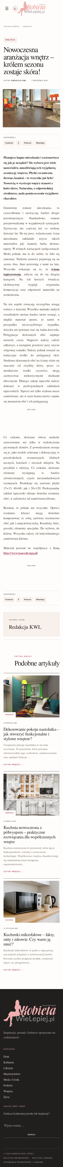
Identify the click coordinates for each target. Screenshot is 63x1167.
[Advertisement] (31, 420)
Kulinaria (9, 1062)
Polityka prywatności (16, 1158)
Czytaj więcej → (13, 764)
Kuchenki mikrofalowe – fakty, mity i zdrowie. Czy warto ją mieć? (29, 939)
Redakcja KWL (19, 80)
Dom (6, 1056)
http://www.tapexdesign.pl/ (21, 553)
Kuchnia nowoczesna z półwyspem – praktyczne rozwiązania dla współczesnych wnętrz (29, 834)
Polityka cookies (42, 1158)
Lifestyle (8, 1068)
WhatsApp (40, 143)
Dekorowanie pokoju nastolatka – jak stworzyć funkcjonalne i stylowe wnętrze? (31, 733)
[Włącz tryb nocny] (15, 8)
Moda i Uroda (11, 1079)
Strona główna (11, 26)
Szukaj (31, 1135)
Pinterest (27, 143)
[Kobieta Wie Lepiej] (31, 8)
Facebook (9, 143)
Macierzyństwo (12, 1074)
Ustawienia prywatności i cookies (23, 1162)
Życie (6, 1097)
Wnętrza (27, 26)
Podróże (8, 1085)
